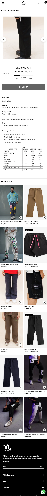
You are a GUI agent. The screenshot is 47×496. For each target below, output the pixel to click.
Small (17, 78)
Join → (41, 466)
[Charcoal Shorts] (35, 287)
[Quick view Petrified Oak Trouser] (44, 217)
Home (3, 10)
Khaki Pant (4, 349)
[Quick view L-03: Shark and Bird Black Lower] (44, 387)
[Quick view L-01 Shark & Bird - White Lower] (44, 430)
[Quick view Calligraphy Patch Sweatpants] (20, 217)
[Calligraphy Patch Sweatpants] (11, 202)
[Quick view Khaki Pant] (20, 345)
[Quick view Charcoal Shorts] (44, 302)
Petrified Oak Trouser (31, 221)
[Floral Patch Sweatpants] (11, 245)
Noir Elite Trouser (30, 349)
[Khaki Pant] (11, 330)
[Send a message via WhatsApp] (43, 491)
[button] (45, 3)
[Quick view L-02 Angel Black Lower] (20, 430)
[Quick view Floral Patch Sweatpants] (20, 260)
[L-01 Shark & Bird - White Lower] (35, 415)
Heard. (39, 495)
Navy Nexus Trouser (7, 391)
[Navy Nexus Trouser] (11, 372)
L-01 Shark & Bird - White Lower (34, 434)
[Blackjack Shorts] (35, 245)
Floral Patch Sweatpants (9, 264)
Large (30, 78)
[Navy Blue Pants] (11, 287)
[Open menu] (3, 3)
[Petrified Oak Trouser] (35, 202)
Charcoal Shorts (30, 306)
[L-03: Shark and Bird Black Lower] (35, 372)
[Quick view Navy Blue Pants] (20, 302)
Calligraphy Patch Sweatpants (11, 221)
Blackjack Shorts (30, 264)
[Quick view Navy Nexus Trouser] (20, 387)
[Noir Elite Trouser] (35, 330)
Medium (23, 78)
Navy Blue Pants (6, 306)
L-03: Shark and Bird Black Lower (35, 391)
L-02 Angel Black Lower (9, 434)
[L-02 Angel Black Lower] (11, 415)
